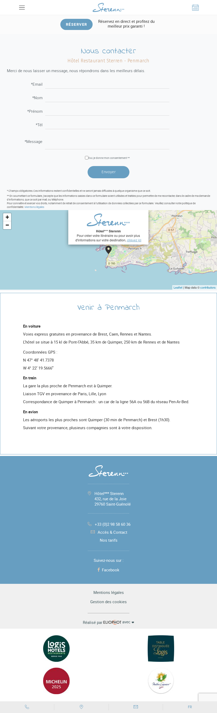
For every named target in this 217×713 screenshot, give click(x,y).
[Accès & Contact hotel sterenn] (81, 707)
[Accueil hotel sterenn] (108, 7)
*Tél (39, 125)
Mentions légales (34, 207)
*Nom (37, 98)
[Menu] (21, 7)
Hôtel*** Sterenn (112, 499)
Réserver (76, 24)
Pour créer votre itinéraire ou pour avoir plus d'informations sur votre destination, (108, 235)
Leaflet (178, 287)
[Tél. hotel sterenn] (27, 707)
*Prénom (35, 111)
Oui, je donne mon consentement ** (109, 157)
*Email (37, 84)
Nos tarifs (108, 540)
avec (108, 622)
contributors (208, 287)
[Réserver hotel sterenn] (195, 7)
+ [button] (7, 217)
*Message (33, 142)
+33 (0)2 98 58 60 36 (112, 524)
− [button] (7, 225)
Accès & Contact (112, 532)
